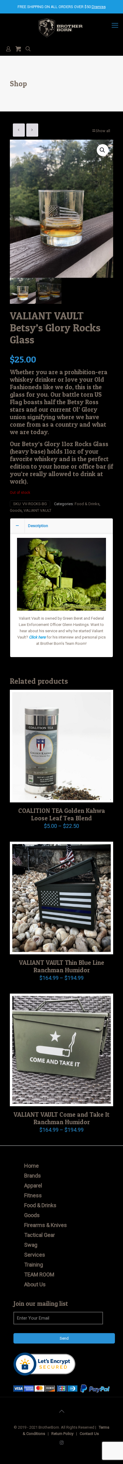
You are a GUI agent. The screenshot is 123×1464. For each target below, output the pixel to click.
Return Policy (62, 1433)
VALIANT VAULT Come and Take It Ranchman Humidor (61, 1118)
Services (34, 1255)
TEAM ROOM (39, 1274)
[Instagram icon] (62, 1442)
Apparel (33, 1185)
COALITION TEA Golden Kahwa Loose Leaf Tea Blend (61, 814)
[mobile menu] (115, 25)
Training (33, 1264)
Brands (32, 1175)
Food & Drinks (87, 504)
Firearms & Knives (45, 1225)
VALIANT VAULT (37, 510)
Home (31, 1166)
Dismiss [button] (99, 6)
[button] (103, 150)
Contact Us (89, 1433)
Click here (37, 637)
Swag (30, 1245)
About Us (35, 1284)
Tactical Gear (39, 1235)
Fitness (33, 1195)
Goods (16, 510)
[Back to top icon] (61, 1411)
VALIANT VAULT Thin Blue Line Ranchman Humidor (61, 966)
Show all (103, 131)
